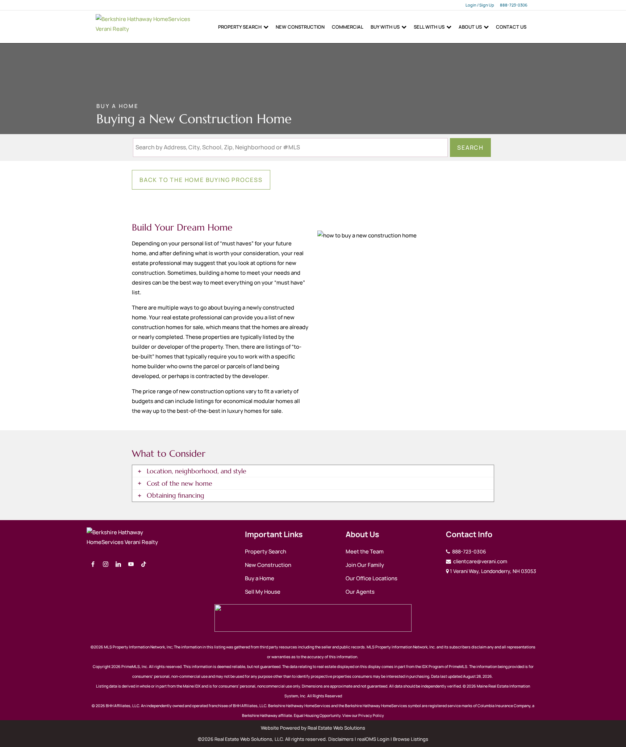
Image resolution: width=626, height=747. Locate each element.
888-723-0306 (513, 5)
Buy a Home (259, 578)
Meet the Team (365, 551)
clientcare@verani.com (479, 561)
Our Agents (360, 591)
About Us (470, 27)
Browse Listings (410, 739)
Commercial (347, 27)
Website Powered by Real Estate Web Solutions (313, 728)
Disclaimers (341, 739)
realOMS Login (373, 739)
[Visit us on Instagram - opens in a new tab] (105, 564)
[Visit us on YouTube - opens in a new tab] (131, 564)
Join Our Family (365, 565)
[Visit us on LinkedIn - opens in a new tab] (118, 564)
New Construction (300, 27)
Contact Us (511, 27)
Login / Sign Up (480, 5)
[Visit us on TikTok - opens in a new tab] (143, 564)
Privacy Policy (371, 715)
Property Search (240, 27)
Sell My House (262, 591)
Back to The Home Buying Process (201, 180)
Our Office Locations (371, 578)
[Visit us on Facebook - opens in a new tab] (93, 564)
